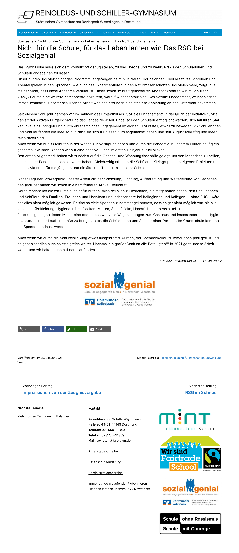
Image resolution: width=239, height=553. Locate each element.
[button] (29, 329)
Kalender (62, 416)
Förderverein (125, 32)
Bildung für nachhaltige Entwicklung (198, 357)
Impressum (169, 32)
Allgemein (166, 357)
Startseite (25, 41)
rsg (25, 362)
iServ (217, 32)
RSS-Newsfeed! (138, 489)
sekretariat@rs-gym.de (113, 440)
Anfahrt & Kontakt (149, 32)
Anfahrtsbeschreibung (105, 451)
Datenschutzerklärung (104, 462)
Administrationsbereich (105, 473)
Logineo (205, 32)
